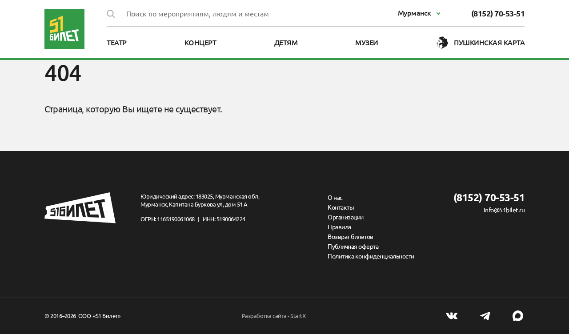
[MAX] (518, 315)
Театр (117, 43)
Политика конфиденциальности (371, 256)
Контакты (341, 207)
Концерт (200, 43)
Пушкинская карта (489, 43)
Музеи (366, 43)
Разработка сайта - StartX (274, 316)
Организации (346, 217)
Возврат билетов (350, 236)
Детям (286, 43)
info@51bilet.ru (504, 210)
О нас (335, 197)
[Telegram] (485, 315)
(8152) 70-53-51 (498, 13)
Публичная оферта (353, 246)
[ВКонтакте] (451, 315)
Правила (339, 227)
